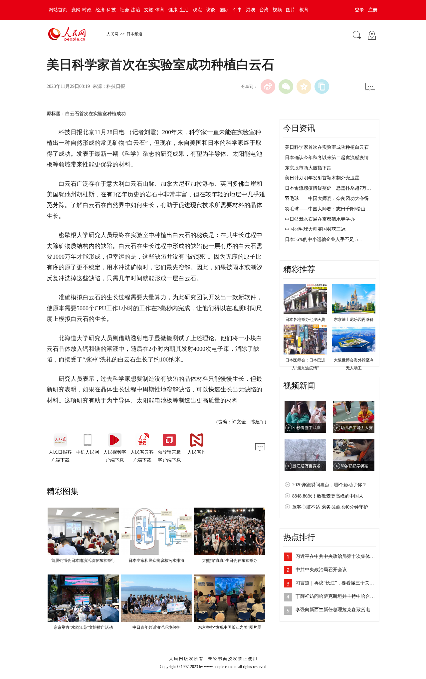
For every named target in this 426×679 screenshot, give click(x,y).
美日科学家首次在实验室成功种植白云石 (327, 147)
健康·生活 (178, 9)
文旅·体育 (154, 9)
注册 (372, 9)
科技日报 (115, 86)
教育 (304, 9)
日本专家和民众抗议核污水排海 (156, 560)
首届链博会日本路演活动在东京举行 (83, 560)
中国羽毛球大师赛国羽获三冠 (315, 229)
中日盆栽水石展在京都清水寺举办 (320, 219)
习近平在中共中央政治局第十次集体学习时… (342, 556)
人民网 (112, 34)
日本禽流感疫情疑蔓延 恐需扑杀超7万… (328, 188)
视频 (277, 9)
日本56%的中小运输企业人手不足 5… (323, 239)
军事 (237, 9)
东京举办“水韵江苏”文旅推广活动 (83, 627)
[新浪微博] (268, 86)
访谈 (210, 9)
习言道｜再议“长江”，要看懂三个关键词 (337, 582)
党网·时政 (81, 9)
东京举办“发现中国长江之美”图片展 (229, 627)
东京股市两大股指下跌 (308, 167)
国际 (224, 9)
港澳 (250, 9)
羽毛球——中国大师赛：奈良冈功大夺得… (329, 198)
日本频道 (134, 34)
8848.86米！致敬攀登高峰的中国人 (327, 496)
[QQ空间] (304, 86)
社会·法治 (130, 9)
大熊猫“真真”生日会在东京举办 (229, 560)
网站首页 (58, 9)
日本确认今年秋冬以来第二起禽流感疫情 (327, 157)
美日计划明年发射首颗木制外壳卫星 (322, 177)
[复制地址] (322, 86)
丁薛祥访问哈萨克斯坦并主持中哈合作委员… (342, 596)
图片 (290, 9)
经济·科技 (106, 9)
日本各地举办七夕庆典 (305, 319)
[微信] (286, 86)
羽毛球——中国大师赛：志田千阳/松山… (327, 208)
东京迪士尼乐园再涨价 (354, 319)
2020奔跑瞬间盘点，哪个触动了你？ (329, 484)
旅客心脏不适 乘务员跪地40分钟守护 (330, 507)
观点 (197, 9)
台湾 (264, 9)
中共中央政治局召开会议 (321, 569)
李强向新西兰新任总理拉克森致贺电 (333, 609)
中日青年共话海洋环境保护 (156, 627)
